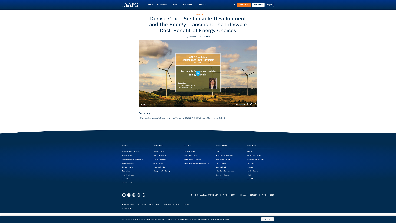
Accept (267, 219)
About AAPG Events (190, 155)
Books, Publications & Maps (255, 159)
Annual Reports (127, 179)
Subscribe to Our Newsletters (225, 171)
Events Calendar (189, 151)
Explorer (218, 151)
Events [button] (174, 4)
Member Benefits (158, 151)
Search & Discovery (253, 171)
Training (249, 151)
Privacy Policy (217, 219)
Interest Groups (127, 155)
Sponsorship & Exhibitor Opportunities (196, 163)
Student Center (158, 163)
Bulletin (249, 175)
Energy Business (221, 163)
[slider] (186, 104)
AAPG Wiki (250, 179)
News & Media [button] (187, 4)
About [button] (150, 4)
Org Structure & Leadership (131, 151)
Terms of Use (142, 204)
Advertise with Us (221, 179)
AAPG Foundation (128, 183)
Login (269, 4)
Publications (126, 171)
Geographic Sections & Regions (132, 159)
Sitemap (186, 204)
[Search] (234, 5)
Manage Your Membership (161, 171)
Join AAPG (258, 4)
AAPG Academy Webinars (192, 159)
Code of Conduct (154, 204)
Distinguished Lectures (254, 155)
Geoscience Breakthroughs (224, 155)
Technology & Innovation (223, 159)
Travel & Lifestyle (221, 167)
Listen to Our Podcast (222, 175)
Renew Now (244, 4)
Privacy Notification (128, 204)
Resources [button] (202, 4)
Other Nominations (128, 175)
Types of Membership (160, 155)
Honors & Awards (128, 167)
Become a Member (159, 167)
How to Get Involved (159, 159)
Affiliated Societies (128, 163)
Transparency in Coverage (172, 204)
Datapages (250, 167)
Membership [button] (162, 4)
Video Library (251, 163)
